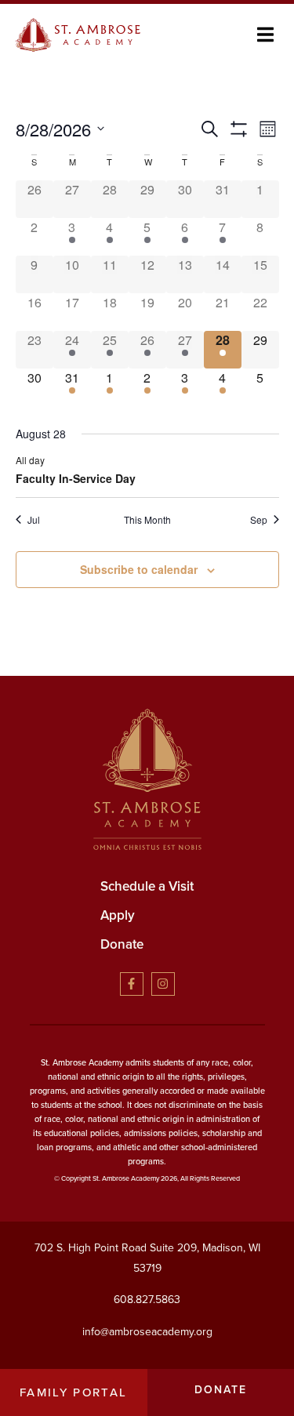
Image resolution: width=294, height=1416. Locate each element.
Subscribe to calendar (139, 569)
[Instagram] (163, 984)
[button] (265, 35)
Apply (117, 915)
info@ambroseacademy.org (147, 1331)
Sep (258, 520)
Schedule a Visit (147, 886)
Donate (121, 944)
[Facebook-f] (131, 984)
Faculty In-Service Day (76, 478)
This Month (147, 520)
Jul (33, 520)
